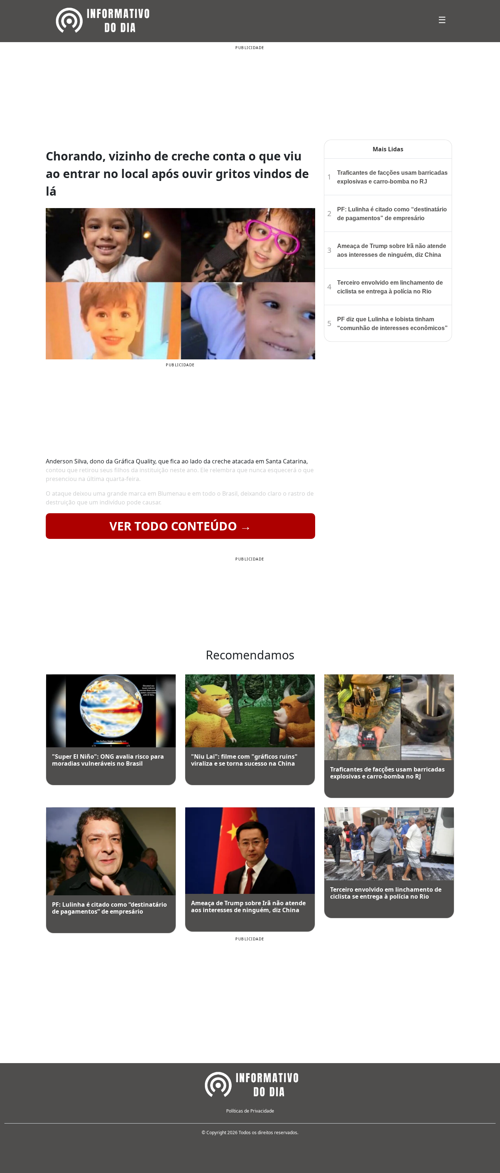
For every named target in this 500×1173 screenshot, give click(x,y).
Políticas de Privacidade (250, 1111)
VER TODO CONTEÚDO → (180, 526)
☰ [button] (442, 20)
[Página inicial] (250, 1083)
